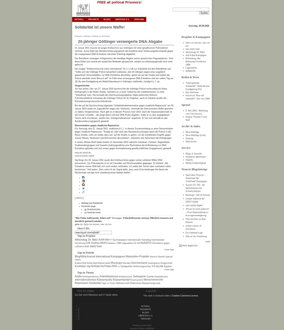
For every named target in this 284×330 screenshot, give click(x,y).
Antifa (90, 263)
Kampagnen (118, 256)
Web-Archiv (191, 141)
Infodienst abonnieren (196, 157)
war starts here (93, 246)
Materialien (132, 256)
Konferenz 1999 (113, 243)
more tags (169, 249)
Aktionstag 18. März (86, 239)
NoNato (95, 266)
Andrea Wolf (80, 263)
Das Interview (192, 92)
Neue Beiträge (192, 132)
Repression (81, 283)
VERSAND (139, 19)
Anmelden (172, 5)
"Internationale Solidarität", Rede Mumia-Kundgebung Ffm (198, 86)
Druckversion (93, 209)
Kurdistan (80, 266)
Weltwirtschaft (123, 283)
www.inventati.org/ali (84, 156)
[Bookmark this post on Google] (83, 182)
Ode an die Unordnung (196, 236)
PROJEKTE (93, 19)
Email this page (88, 206)
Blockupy (116, 262)
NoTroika (106, 266)
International (103, 256)
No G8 (137, 243)
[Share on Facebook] (83, 178)
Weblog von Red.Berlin (101, 36)
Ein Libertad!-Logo (194, 232)
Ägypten (168, 266)
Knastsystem (136, 280)
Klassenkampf (121, 279)
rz (119, 266)
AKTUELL (79, 19)
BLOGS (107, 19)
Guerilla (150, 276)
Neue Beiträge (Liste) (196, 135)
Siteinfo (161, 256)
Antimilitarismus (109, 276)
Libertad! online (117, 11)
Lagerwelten (127, 243)
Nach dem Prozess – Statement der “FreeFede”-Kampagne (196, 178)
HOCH (79, 198)
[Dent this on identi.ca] (83, 185)
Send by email (93, 212)
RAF (114, 266)
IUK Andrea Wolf (96, 243)
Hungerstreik (166, 263)
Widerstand (135, 283)
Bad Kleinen (99, 263)
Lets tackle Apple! (194, 205)
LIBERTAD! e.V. (122, 19)
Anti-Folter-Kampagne (196, 55)
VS (153, 266)
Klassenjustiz (104, 279)
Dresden (126, 263)
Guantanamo (154, 263)
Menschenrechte (153, 279)
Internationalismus (85, 279)
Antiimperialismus (90, 276)
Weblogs (87, 36)
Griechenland (139, 262)
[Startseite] (83, 10)
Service (153, 256)
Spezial (169, 256)
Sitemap (189, 138)
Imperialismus (161, 276)
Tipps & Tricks (108, 283)
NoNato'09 (190, 71)
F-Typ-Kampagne (118, 240)
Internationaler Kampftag (139, 240)
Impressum (185, 5)
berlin (107, 263)
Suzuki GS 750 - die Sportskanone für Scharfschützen (195, 188)
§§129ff (159, 266)
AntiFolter (104, 239)
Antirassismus (125, 276)
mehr (207, 241)
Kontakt (197, 5)
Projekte (144, 256)
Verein (78, 259)
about (206, 5)
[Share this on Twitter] (83, 189)
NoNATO (146, 243)
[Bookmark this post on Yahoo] (83, 192)
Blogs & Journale (194, 153)
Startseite (78, 36)
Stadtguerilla (126, 266)
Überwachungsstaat (151, 283)
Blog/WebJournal (85, 256)
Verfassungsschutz (142, 266)
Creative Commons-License (185, 295)
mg (88, 266)
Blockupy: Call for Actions (198, 195)
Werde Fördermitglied (196, 163)
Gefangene (139, 276)
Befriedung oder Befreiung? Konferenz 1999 (196, 61)
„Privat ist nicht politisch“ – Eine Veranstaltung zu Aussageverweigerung (197, 212)
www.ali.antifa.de (83, 152)
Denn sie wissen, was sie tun (97, 224)
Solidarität (95, 283)
